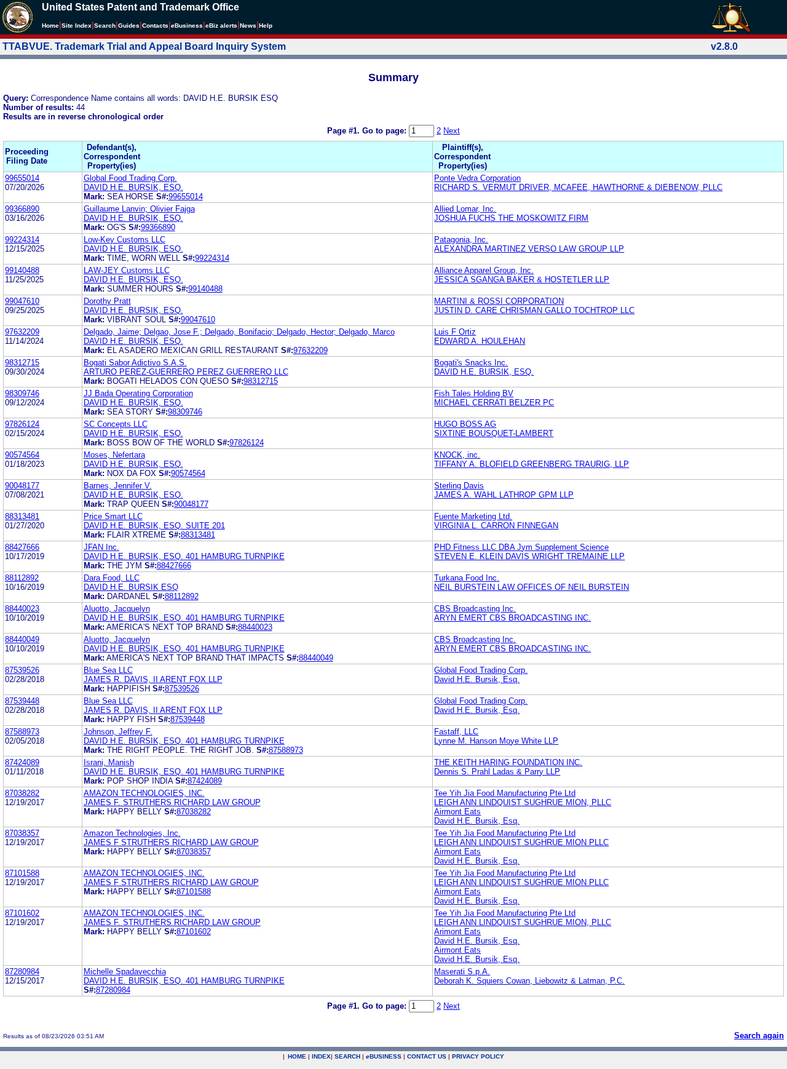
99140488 (22, 270)
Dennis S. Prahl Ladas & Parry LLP (497, 771)
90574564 (22, 454)
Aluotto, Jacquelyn (117, 608)
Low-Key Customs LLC (124, 239)
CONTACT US (426, 1056)
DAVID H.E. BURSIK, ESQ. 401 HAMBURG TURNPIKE (184, 556)
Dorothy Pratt (107, 301)
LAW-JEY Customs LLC (127, 270)
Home (50, 25)
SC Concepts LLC (116, 424)
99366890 (22, 208)
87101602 (22, 913)
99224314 (22, 239)
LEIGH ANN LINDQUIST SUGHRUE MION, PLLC (522, 802)
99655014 (22, 178)
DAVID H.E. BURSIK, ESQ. (133, 187)
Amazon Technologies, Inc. (132, 833)
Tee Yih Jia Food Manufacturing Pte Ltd (504, 793)
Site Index (76, 25)
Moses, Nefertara (114, 454)
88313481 (22, 516)
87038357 (22, 833)
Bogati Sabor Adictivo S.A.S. (135, 362)
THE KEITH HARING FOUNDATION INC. (508, 762)
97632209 (22, 331)
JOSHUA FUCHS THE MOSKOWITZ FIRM (511, 218)
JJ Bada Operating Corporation (138, 393)
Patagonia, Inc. (461, 239)
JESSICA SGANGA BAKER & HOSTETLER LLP (521, 279)
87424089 (22, 762)
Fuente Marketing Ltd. (473, 516)
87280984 (22, 971)
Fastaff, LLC (456, 731)
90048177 (22, 485)
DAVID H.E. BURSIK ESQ (131, 587)
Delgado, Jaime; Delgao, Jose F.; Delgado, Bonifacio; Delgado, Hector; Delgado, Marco (239, 331)
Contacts (155, 25)
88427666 (22, 547)
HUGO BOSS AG (465, 424)
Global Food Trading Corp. (130, 178)
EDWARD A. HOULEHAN (479, 341)
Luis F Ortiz (455, 331)
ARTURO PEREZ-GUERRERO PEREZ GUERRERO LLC (186, 371)
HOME (297, 1056)
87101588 (22, 873)
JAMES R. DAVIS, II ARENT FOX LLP (153, 679)
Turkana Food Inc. (466, 577)
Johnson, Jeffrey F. (118, 731)
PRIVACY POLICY (478, 1056)
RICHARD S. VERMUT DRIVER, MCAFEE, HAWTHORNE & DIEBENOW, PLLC (578, 187)
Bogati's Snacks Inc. (471, 362)
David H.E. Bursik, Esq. (477, 679)
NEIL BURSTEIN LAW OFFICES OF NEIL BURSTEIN (531, 587)
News (248, 25)
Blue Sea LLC (108, 670)
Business (187, 25)
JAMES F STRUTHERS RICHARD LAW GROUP (171, 842)
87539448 (22, 700)
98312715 (22, 362)
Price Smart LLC (113, 516)
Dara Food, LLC (112, 577)
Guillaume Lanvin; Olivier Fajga (139, 208)
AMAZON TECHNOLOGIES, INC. (144, 793)
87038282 (22, 793)
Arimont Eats (457, 931)
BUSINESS (383, 1056)
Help (265, 25)
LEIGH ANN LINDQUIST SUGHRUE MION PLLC (521, 842)
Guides (129, 25)
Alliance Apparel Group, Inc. (484, 270)
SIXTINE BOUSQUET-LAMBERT (493, 433)
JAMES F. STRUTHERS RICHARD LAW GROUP (172, 802)
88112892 (22, 577)
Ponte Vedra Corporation (477, 178)
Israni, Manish (109, 762)
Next (451, 130)
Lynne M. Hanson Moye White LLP (496, 740)
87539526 (22, 670)
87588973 (22, 731)
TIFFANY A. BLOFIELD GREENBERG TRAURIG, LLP (531, 464)
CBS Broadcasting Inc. (475, 608)
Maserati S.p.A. (462, 971)
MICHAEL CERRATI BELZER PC (494, 402)
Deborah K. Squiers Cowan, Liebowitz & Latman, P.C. (529, 980)
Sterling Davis (459, 485)
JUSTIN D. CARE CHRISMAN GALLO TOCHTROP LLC (534, 310)
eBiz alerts (221, 25)
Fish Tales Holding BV (473, 393)
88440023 (22, 608)
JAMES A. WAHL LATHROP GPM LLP (504, 494)
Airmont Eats (457, 811)
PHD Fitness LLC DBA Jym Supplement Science (521, 547)
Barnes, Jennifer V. (118, 485)
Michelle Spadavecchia (125, 971)
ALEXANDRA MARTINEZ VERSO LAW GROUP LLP (529, 248)
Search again (759, 1035)
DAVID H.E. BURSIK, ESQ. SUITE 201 (154, 525)
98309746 (22, 393)
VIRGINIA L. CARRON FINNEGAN (496, 525)
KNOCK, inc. (457, 454)
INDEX (321, 1056)
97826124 (22, 424)
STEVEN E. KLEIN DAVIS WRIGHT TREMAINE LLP (529, 556)
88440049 (22, 639)
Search (105, 25)
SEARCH (347, 1056)
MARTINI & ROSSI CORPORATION (499, 301)
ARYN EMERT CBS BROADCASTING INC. (512, 617)
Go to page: (385, 130)
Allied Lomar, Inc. (465, 208)
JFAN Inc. (101, 547)
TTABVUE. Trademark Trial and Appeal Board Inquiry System (144, 46)
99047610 (22, 301)
